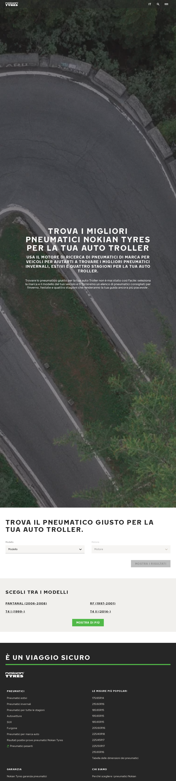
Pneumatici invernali (19, 704)
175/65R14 (98, 698)
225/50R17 (98, 746)
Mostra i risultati (150, 563)
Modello (10, 542)
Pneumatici (15, 691)
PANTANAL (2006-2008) (26, 603)
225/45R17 (98, 740)
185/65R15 (98, 710)
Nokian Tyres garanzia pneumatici (27, 776)
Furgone (12, 728)
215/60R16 (98, 704)
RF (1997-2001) (103, 603)
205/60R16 (98, 727)
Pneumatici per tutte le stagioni (26, 710)
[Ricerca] (158, 4)
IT (149, 4)
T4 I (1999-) (15, 611)
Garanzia (14, 769)
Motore (95, 542)
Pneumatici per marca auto (23, 734)
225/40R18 (98, 733)
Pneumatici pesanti (21, 746)
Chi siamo (99, 769)
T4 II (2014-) (100, 611)
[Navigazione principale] (166, 4)
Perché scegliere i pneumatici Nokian (114, 776)
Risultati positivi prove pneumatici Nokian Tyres (35, 740)
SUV (9, 722)
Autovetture (14, 716)
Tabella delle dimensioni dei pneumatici (115, 758)
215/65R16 (98, 752)
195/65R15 (98, 715)
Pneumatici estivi (17, 698)
